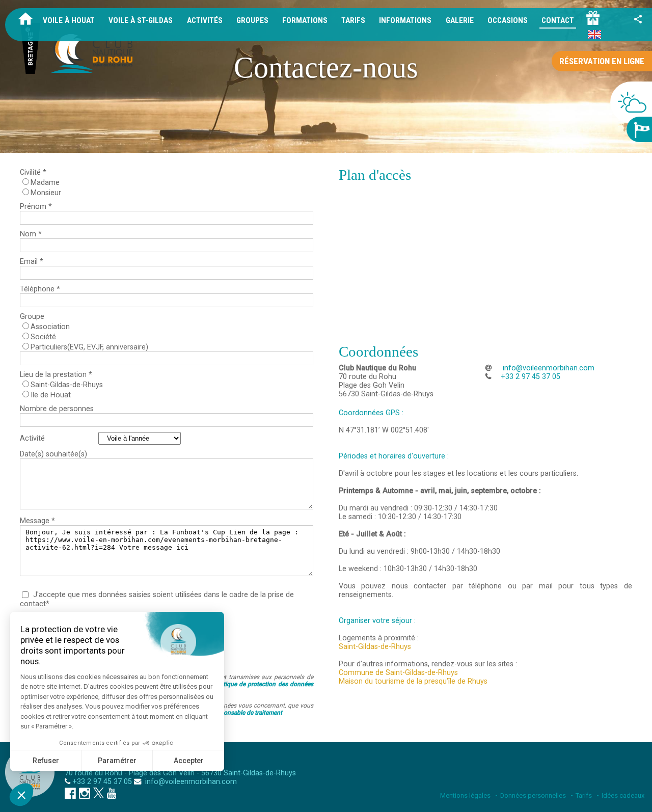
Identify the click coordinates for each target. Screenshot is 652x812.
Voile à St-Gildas (140, 20)
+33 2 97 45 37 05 (102, 781)
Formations (305, 20)
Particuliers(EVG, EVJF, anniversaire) (89, 347)
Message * (37, 521)
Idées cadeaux (623, 795)
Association (50, 326)
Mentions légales (465, 795)
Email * (31, 261)
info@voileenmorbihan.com (547, 368)
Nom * (31, 234)
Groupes (252, 20)
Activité (32, 438)
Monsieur (46, 192)
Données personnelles (533, 795)
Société (43, 337)
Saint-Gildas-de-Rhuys (67, 385)
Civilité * (33, 172)
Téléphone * (40, 289)
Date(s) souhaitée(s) (53, 454)
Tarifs (353, 20)
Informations (405, 20)
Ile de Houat (51, 395)
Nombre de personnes (57, 408)
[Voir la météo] (631, 102)
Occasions (507, 20)
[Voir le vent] (639, 129)
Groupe (32, 316)
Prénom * (36, 206)
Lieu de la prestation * (56, 374)
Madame (45, 182)
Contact (557, 20)
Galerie (460, 20)
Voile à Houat (69, 20)
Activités (205, 20)
